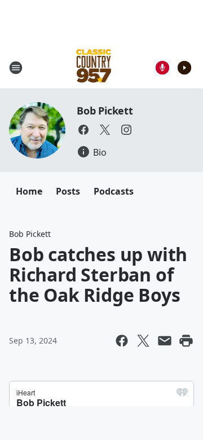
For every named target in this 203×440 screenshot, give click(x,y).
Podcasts (114, 191)
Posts (68, 191)
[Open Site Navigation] (16, 67)
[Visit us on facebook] (83, 130)
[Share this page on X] (143, 341)
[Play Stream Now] (184, 67)
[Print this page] (186, 341)
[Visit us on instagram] (126, 130)
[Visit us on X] (105, 130)
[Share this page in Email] (165, 341)
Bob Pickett (105, 110)
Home (29, 191)
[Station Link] (94, 67)
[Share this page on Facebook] (122, 341)
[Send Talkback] (162, 67)
